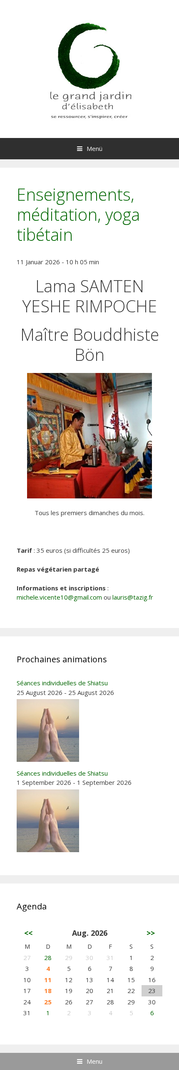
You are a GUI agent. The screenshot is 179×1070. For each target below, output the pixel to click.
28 (48, 957)
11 (48, 980)
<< (28, 933)
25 (48, 1002)
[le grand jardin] (89, 68)
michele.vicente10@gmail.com (59, 597)
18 (48, 990)
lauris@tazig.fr (132, 597)
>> (151, 933)
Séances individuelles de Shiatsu (62, 683)
